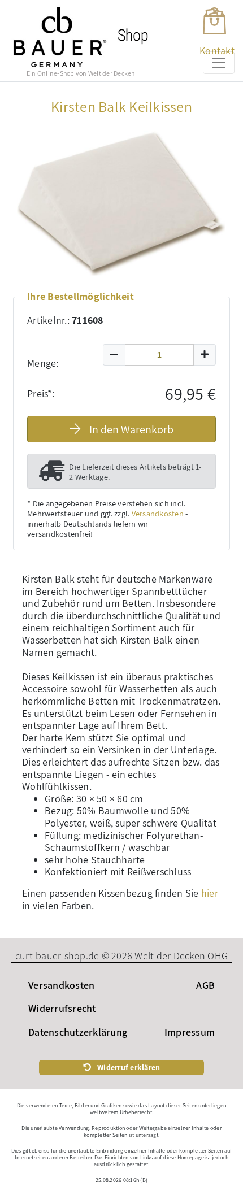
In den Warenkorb (131, 429)
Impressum (189, 1031)
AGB (205, 985)
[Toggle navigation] (219, 62)
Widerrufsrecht (62, 1008)
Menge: (43, 363)
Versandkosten (158, 513)
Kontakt (217, 50)
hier (209, 892)
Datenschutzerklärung (77, 1031)
